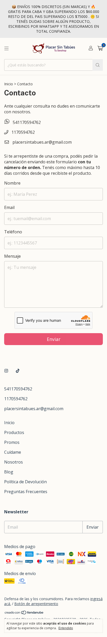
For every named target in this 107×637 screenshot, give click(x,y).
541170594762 (26, 122)
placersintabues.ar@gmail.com (42, 142)
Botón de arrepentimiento (36, 603)
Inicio (8, 83)
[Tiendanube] (24, 613)
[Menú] (6, 48)
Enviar (54, 339)
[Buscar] (97, 65)
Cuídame (12, 452)
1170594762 (22, 132)
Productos (14, 432)
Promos (11, 442)
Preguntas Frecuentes (25, 491)
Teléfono (13, 232)
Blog (8, 472)
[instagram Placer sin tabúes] (6, 371)
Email (9, 207)
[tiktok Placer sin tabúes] (18, 371)
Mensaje (12, 256)
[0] (100, 48)
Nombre (12, 183)
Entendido (65, 628)
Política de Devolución (25, 482)
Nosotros (13, 462)
